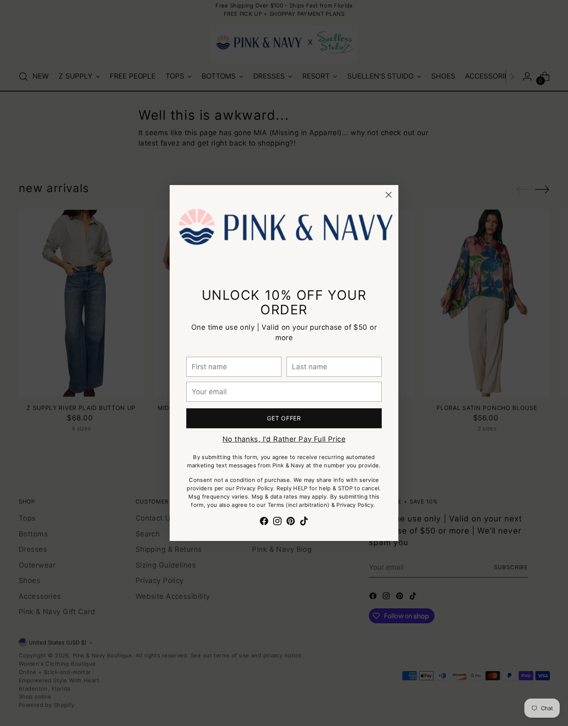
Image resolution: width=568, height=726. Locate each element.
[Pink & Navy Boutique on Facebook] (264, 522)
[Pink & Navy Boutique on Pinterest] (291, 522)
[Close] (388, 194)
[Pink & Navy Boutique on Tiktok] (304, 522)
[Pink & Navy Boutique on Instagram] (277, 522)
